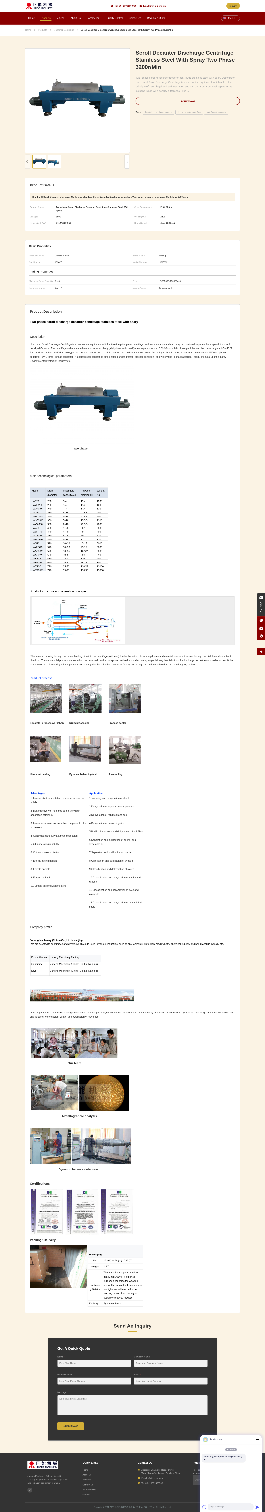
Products (46, 18)
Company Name (142, 1356)
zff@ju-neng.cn (158, 6)
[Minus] (257, 1439)
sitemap (86, 1494)
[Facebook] (29, 1490)
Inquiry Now (188, 101)
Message (62, 1392)
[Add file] (204, 1507)
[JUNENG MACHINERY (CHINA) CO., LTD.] (39, 6)
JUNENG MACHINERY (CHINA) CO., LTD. (134, 1507)
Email (137, 1374)
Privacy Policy (89, 1489)
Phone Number (64, 1374)
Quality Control (114, 18)
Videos (60, 18)
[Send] (257, 1507)
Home (31, 18)
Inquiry (233, 6)
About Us (76, 18)
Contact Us (135, 18)
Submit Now (70, 1426)
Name (61, 1356)
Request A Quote (156, 18)
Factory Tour (93, 18)
